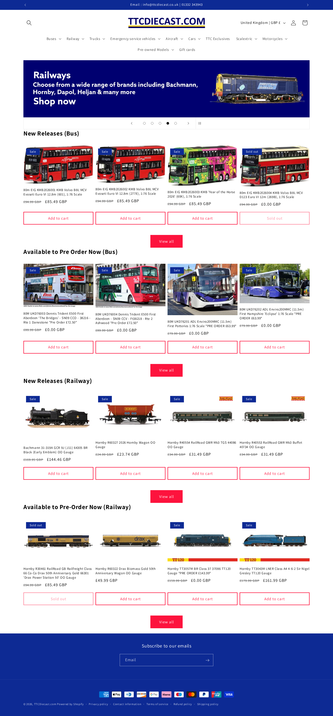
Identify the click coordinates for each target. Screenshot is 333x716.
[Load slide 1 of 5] (144, 123)
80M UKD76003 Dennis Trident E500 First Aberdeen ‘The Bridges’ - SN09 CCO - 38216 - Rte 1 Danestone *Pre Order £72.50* (57, 318)
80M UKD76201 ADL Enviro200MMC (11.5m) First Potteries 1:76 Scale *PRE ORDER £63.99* (202, 324)
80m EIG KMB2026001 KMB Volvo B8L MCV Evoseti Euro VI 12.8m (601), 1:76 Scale (55, 192)
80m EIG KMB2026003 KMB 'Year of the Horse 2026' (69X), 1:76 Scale (201, 194)
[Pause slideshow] (201, 123)
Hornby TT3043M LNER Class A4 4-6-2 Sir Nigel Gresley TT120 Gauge (274, 571)
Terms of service (157, 704)
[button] (29, 23)
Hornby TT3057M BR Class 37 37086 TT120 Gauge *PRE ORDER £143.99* (199, 571)
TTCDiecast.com (45, 704)
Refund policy (183, 704)
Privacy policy (98, 704)
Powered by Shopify (70, 704)
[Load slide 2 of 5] (152, 123)
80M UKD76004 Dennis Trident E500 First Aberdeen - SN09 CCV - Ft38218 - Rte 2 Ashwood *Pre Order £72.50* (125, 318)
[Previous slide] (131, 123)
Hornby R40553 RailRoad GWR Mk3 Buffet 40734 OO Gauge (271, 445)
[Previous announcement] (25, 5)
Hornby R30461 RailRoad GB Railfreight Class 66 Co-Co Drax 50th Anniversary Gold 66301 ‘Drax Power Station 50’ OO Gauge (57, 573)
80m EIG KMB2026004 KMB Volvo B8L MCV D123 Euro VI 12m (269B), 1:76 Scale (271, 195)
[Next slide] (188, 123)
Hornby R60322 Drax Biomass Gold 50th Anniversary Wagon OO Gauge (125, 571)
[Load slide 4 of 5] (168, 123)
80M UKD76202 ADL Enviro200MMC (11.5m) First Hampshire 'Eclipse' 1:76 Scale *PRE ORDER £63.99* (272, 313)
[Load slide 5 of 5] (176, 123)
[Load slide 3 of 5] (160, 123)
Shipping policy (208, 704)
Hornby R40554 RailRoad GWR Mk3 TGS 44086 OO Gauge (202, 445)
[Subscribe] (207, 660)
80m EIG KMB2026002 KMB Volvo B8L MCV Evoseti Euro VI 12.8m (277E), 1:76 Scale (127, 191)
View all (166, 241)
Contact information (127, 704)
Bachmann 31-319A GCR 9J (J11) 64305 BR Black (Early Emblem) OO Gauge (55, 450)
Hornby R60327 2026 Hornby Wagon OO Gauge (125, 445)
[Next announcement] (307, 5)
